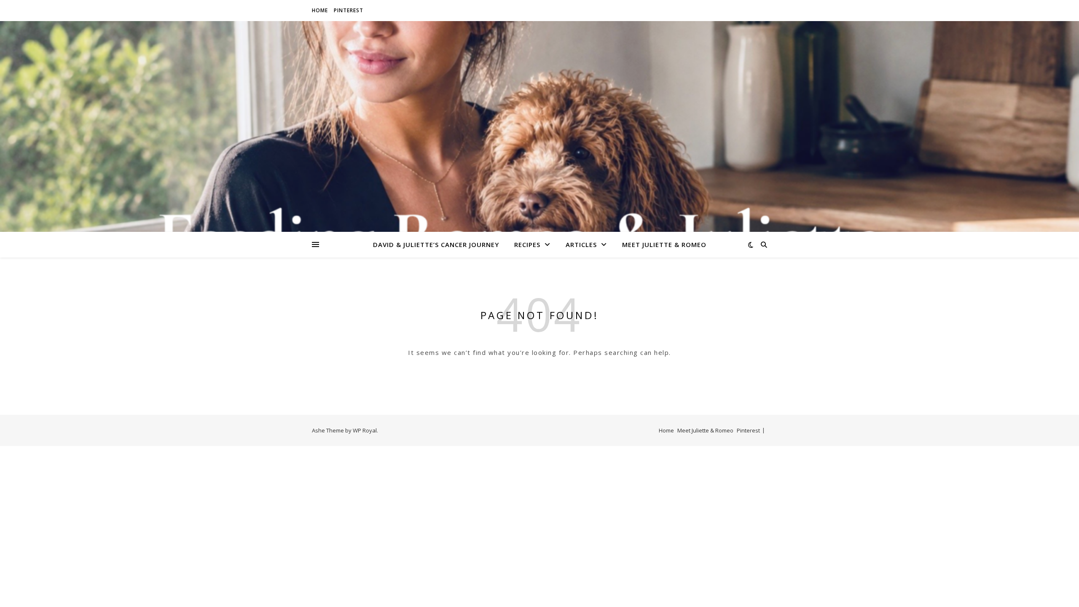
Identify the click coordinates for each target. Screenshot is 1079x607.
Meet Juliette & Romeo (664, 244)
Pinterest (348, 10)
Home (320, 10)
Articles (581, 244)
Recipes (527, 244)
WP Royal (365, 430)
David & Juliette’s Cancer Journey (436, 244)
